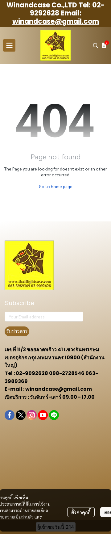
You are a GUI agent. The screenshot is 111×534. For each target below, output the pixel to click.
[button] (95, 45)
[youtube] (43, 415)
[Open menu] (9, 45)
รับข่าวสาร (16, 331)
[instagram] (32, 415)
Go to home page (55, 186)
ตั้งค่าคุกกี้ (81, 512)
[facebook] (9, 415)
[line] (54, 415)
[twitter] (21, 415)
